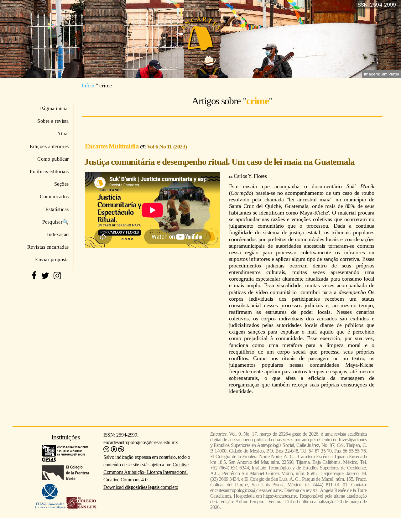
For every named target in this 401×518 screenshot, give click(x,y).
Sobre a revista (53, 121)
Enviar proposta (52, 259)
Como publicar (53, 159)
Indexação (58, 234)
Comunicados (54, 196)
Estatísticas (57, 209)
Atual (63, 133)
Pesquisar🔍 (55, 222)
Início (88, 85)
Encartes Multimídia (112, 146)
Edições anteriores (49, 146)
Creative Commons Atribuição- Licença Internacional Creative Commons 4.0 (146, 472)
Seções (61, 184)
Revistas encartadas (48, 247)
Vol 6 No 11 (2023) (167, 146)
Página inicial (54, 108)
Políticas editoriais (49, 171)
